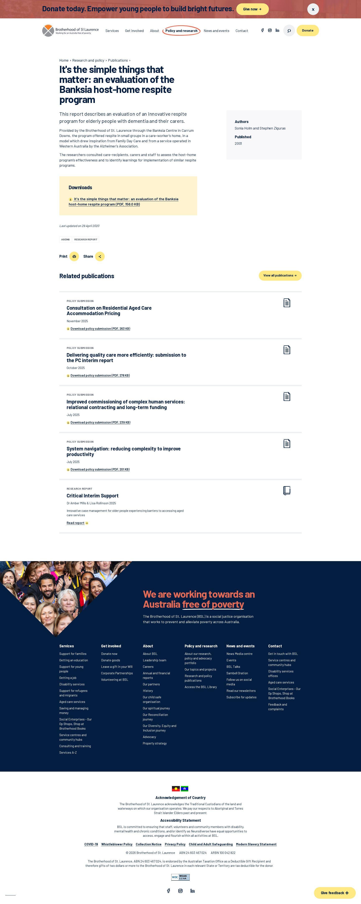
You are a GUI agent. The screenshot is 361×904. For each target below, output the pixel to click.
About (148, 646)
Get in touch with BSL (283, 653)
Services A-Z (68, 752)
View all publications (278, 275)
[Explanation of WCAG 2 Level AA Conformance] (180, 877)
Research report (85, 239)
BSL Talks (233, 666)
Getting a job (67, 678)
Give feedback (333, 892)
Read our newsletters (241, 690)
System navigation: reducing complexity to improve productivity (124, 448)
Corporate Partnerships (117, 673)
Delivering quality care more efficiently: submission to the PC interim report (126, 355)
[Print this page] (74, 256)
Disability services (72, 684)
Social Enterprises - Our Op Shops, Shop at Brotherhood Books (75, 723)
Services (66, 646)
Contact (275, 646)
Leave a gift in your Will (116, 666)
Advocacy (149, 737)
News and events (240, 646)
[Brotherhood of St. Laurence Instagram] (270, 30)
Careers (148, 666)
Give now (250, 9)
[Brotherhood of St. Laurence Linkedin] (277, 30)
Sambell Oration (237, 673)
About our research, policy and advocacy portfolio (198, 658)
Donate (307, 30)
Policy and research (201, 646)
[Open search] (289, 30)
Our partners (151, 684)
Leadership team (154, 660)
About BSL (150, 653)
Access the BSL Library (201, 687)
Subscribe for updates (241, 697)
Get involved (111, 646)
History (148, 690)
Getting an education (73, 660)
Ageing (65, 239)
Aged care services (72, 702)
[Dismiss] (313, 9)
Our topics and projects (200, 669)
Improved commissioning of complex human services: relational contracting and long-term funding (126, 401)
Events (231, 660)
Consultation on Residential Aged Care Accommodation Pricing (109, 308)
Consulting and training (75, 746)
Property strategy (155, 743)
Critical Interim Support (93, 492)
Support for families (72, 653)
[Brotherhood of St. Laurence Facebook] (262, 30)
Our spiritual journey (156, 708)
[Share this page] (100, 256)
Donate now (109, 653)
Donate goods (110, 660)
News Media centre (239, 653)
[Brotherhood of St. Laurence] (70, 30)
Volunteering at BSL (114, 679)
